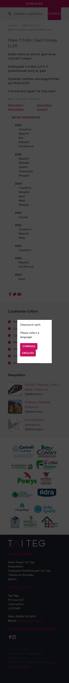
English (28, 353)
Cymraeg (28, 346)
